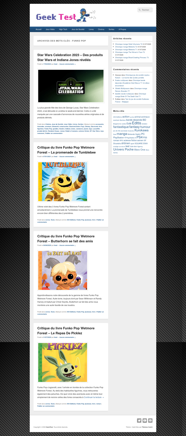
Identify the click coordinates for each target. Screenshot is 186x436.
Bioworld (55, 126)
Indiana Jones (70, 129)
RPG (121, 140)
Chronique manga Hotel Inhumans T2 (128, 44)
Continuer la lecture (94, 397)
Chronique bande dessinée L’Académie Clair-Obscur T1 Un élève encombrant (132, 83)
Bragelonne (117, 124)
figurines (40, 129)
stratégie (116, 146)
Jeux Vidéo (50, 29)
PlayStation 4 (119, 137)
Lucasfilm (96, 129)
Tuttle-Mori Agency (136, 146)
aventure (48, 126)
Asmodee (40, 126)
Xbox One (139, 149)
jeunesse (88, 220)
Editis (136, 122)
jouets (86, 129)
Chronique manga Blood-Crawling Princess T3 (132, 57)
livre (93, 220)
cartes (124, 124)
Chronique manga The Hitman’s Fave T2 (130, 52)
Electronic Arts (96, 126)
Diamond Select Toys (76, 126)
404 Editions (71, 220)
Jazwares (79, 129)
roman (62, 131)
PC (143, 134)
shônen (125, 143)
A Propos (122, 29)
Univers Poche (123, 149)
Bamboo (123, 120)
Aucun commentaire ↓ (67, 64)
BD (144, 119)
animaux (145, 116)
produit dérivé (42, 131)
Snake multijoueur (121, 80)
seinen (140, 140)
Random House (53, 131)
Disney (87, 126)
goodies (55, 129)
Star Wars (96, 131)
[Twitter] (139, 420)
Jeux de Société (78, 29)
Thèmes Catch (147, 427)
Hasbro (62, 129)
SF (91, 131)
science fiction (84, 131)
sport (132, 143)
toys (102, 131)
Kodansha (131, 131)
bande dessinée (134, 119)
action (126, 116)
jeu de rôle (117, 131)
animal (138, 116)
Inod (55, 64)
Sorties (111, 29)
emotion (144, 124)
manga (122, 133)
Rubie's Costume (71, 131)
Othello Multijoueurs (122, 88)
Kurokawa (142, 130)
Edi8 (129, 123)
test (127, 146)
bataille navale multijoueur (124, 93)
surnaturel (122, 146)
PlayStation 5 (131, 137)
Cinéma (101, 29)
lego (90, 129)
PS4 (140, 137)
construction (63, 126)
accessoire (100, 124)
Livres (91, 29)
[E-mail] (150, 420)
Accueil (38, 29)
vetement (40, 133)
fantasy (134, 126)
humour (145, 127)
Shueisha (117, 143)
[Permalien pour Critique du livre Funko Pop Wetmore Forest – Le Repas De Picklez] (62, 384)
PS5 (145, 137)
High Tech (63, 29)
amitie (132, 117)
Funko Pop (48, 129)
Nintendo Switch (134, 134)
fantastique (121, 126)
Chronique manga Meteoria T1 (126, 49)
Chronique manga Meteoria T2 (126, 46)
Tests (53, 220)
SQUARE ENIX (141, 143)
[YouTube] (145, 420)
